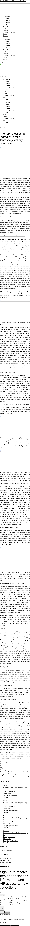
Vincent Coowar (12, 737)
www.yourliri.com (17, 759)
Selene (8, 22)
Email (2, 893)
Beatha (8, 20)
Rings (4, 28)
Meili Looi (21, 741)
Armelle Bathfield (22, 734)
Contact (5, 36)
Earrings (5, 26)
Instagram (20, 757)
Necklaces (6, 30)
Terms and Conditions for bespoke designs (15, 787)
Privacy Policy (7, 793)
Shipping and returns (9, 791)
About (5, 34)
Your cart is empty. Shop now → (9, 925)
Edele (7, 18)
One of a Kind (10, 24)
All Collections (7, 16)
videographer (15, 474)
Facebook (11, 757)
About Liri (6, 785)
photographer (4, 474)
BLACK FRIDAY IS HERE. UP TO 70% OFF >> (13, 1)
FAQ (4, 789)
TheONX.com (11, 905)
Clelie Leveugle (9, 741)
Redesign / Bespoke (9, 32)
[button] (15, 764)
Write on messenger (6, 862)
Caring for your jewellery (10, 795)
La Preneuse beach (10, 201)
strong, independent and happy (12, 387)
